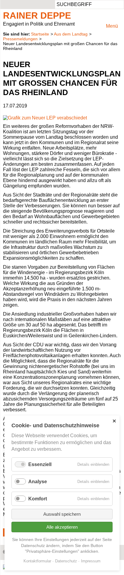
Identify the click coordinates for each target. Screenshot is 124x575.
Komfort (37, 498)
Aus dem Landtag (71, 34)
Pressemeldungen (20, 38)
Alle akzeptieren (62, 527)
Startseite (40, 34)
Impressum (91, 561)
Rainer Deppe (37, 15)
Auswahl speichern (62, 514)
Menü (112, 26)
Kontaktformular (37, 561)
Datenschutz (66, 561)
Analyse (37, 481)
